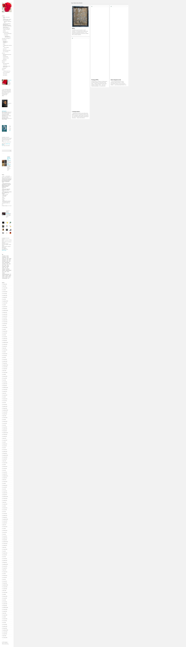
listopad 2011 (5, 562)
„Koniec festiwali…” (7, 29)
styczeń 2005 (5, 624)
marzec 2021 (5, 355)
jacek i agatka (4, 261)
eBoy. (73, 28)
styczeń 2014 (5, 513)
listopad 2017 (5, 430)
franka (7, 258)
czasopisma (4, 39)
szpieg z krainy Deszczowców (5, 274)
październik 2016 (5, 455)
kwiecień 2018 (5, 421)
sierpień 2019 (5, 391)
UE (10, 274)
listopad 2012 (5, 539)
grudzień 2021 (5, 338)
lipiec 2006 (4, 590)
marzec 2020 (5, 378)
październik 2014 (5, 496)
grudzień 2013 (5, 515)
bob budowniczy (4, 257)
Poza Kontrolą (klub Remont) (7, 55)
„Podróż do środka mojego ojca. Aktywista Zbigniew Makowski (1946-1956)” (7, 24)
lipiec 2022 (4, 325)
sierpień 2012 (5, 545)
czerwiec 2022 (5, 327)
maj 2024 (4, 304)
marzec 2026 (5, 293)
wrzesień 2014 (5, 498)
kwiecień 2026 (5, 291)
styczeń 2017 (5, 449)
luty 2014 (4, 511)
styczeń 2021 (5, 359)
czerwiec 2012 (5, 549)
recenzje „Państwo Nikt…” (7, 22)
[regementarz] (5, 32)
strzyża (8, 271)
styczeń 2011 (5, 581)
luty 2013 (4, 534)
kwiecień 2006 (5, 596)
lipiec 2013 (4, 524)
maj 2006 (4, 594)
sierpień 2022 (5, 323)
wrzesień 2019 (5, 389)
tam (9, 130)
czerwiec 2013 (5, 526)
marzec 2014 (5, 509)
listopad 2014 (5, 494)
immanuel (5, 59)
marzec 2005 (5, 620)
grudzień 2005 (5, 603)
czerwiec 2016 (5, 462)
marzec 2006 (5, 598)
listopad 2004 (5, 628)
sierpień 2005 (5, 611)
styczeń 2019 (5, 404)
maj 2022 (4, 329)
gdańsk (10, 258)
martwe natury (6, 63)
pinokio (3, 267)
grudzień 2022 (5, 319)
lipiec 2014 (4, 502)
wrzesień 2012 (5, 543)
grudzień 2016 (5, 451)
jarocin (7, 261)
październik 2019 (5, 387)
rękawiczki (3, 270)
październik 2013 (5, 519)
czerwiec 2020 (5, 372)
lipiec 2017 (4, 438)
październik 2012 (5, 541)
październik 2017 (5, 432)
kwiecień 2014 (5, 507)
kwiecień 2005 (5, 618)
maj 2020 (4, 374)
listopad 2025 (5, 297)
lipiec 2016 (4, 460)
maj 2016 (4, 464)
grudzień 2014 (5, 492)
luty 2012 (4, 556)
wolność (10, 275)
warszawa (7, 275)
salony (5, 271)
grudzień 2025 (5, 295)
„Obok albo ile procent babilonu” (6, 28)
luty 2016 (4, 470)
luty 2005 (4, 622)
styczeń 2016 (5, 472)
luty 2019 (4, 402)
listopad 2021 (5, 340)
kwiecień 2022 (5, 331)
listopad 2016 (5, 453)
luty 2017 (4, 447)
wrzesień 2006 (5, 586)
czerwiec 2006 (5, 592)
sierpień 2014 (5, 500)
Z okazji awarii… (76, 111)
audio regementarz (7, 33)
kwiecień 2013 (5, 530)
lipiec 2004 (4, 635)
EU (5, 258)
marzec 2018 (5, 423)
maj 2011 (4, 573)
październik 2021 (5, 342)
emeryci (3, 258)
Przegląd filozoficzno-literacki (5, 42)
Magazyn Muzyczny (7, 50)
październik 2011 (5, 564)
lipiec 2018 (4, 415)
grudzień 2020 (5, 361)
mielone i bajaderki (7, 262)
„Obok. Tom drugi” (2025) (6, 17)
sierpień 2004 (5, 633)
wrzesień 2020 (5, 366)
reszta (3, 69)
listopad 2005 (5, 605)
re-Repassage (5, 56)
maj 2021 (4, 351)
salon (3, 271)
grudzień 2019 (5, 383)
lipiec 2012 (4, 547)
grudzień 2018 (5, 406)
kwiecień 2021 (5, 353)
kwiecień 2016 (5, 466)
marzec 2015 (5, 487)
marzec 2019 (5, 400)
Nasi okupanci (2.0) (116, 79)
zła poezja (5, 75)
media (3, 262)
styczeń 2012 (5, 558)
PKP (5, 267)
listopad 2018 (5, 408)
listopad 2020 (5, 363)
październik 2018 (5, 410)
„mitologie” (5, 73)
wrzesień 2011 (5, 566)
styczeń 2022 (5, 336)
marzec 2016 (5, 468)
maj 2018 (4, 419)
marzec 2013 (5, 532)
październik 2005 (5, 607)
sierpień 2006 (5, 588)
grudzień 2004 (5, 626)
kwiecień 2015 (5, 485)
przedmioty (4, 60)
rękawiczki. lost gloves (8, 270)
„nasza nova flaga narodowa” (6, 66)
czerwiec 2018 (5, 417)
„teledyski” (5, 64)
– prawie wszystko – (7, 71)
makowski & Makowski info (8, 36)
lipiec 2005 (4, 613)
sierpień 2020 (5, 368)
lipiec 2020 (4, 370)
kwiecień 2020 (5, 376)
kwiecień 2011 (5, 575)
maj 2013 (4, 528)
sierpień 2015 (5, 477)
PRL (7, 267)
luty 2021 (4, 357)
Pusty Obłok (6, 47)
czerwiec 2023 (5, 314)
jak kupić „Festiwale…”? (6, 38)
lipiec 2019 (4, 393)
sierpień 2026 (5, 284)
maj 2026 (4, 289)
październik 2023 (5, 310)
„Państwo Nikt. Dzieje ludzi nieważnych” (7, 20)
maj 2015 (4, 483)
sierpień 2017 (5, 436)
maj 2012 (4, 551)
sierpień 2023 (5, 312)
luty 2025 (4, 299)
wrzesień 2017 (5, 434)
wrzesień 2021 (5, 344)
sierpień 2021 (5, 346)
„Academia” (4, 68)
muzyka (3, 53)
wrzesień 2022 (5, 321)
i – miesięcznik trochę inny (7, 46)
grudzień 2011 (5, 560)
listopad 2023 (5, 308)
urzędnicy (3, 275)
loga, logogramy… (6, 72)
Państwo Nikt (3, 266)
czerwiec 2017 (5, 440)
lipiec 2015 (4, 479)
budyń (7, 257)
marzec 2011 (5, 577)
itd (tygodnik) (5, 51)
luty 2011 (4, 579)
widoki (3, 62)
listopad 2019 (5, 385)
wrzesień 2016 (5, 457)
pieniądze (7, 266)
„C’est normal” (6, 205)
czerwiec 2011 (5, 571)
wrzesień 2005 (5, 609)
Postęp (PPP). (95, 79)
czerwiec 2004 (5, 637)
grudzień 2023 (5, 306)
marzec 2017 (5, 445)
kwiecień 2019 (5, 398)
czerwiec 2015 (5, 481)
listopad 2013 (5, 517)
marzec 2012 (5, 554)
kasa (9, 261)
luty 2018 (4, 425)
